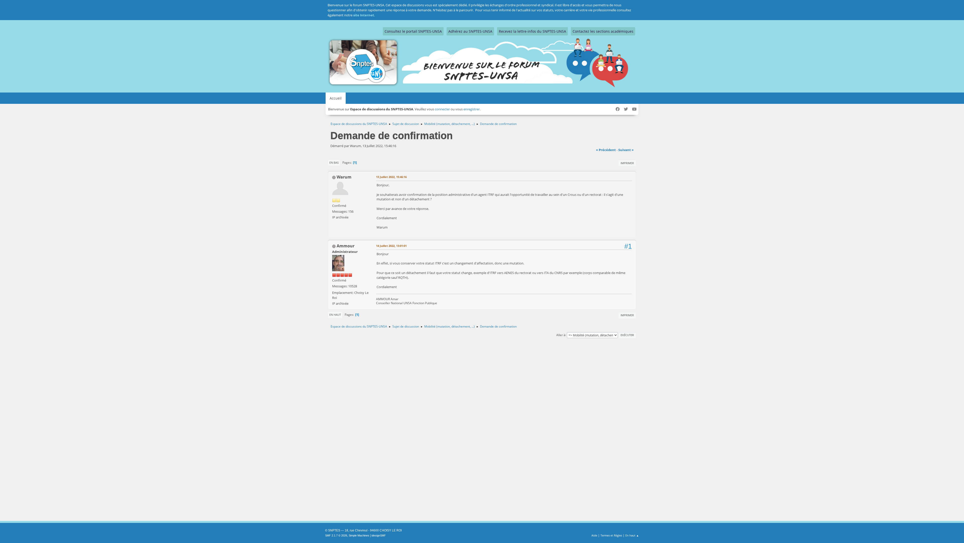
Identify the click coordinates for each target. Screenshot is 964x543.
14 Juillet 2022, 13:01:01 (391, 246)
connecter (442, 109)
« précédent (606, 150)
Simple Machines (359, 535)
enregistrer (471, 109)
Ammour (345, 246)
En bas (334, 162)
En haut (335, 314)
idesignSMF (379, 535)
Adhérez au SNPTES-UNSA (470, 31)
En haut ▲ (632, 535)
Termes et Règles (611, 535)
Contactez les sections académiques (603, 31)
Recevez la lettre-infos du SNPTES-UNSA (532, 31)
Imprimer (627, 163)
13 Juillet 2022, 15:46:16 (391, 177)
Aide (594, 535)
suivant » (626, 150)
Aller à (560, 335)
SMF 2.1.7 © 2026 (336, 535)
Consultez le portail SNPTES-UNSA (413, 31)
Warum (344, 177)
